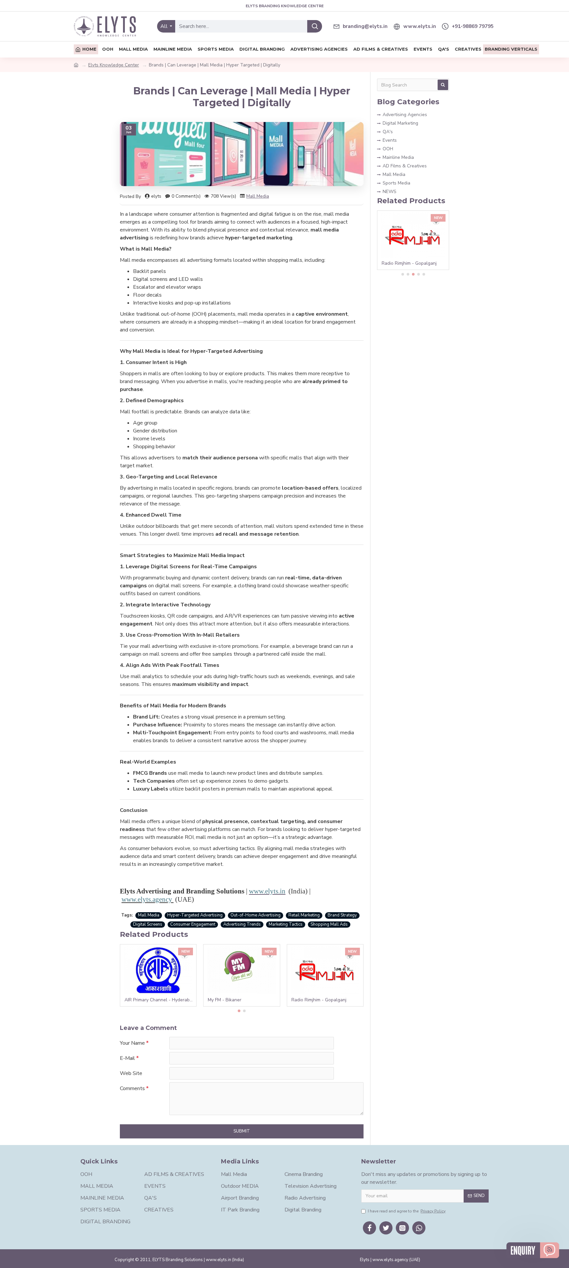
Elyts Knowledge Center (113, 65)
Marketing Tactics (286, 924)
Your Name (132, 1043)
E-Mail (127, 1058)
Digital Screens (147, 924)
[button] (239, 1011)
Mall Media (257, 196)
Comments (132, 1088)
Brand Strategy (342, 915)
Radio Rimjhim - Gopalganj (318, 1000)
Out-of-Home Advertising (255, 915)
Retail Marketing (304, 915)
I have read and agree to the (407, 1211)
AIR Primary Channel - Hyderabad (159, 1000)
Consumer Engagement (192, 924)
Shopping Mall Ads (329, 924)
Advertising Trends (242, 924)
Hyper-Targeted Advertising (195, 915)
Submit (241, 1131)
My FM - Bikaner (224, 1000)
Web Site (131, 1073)
